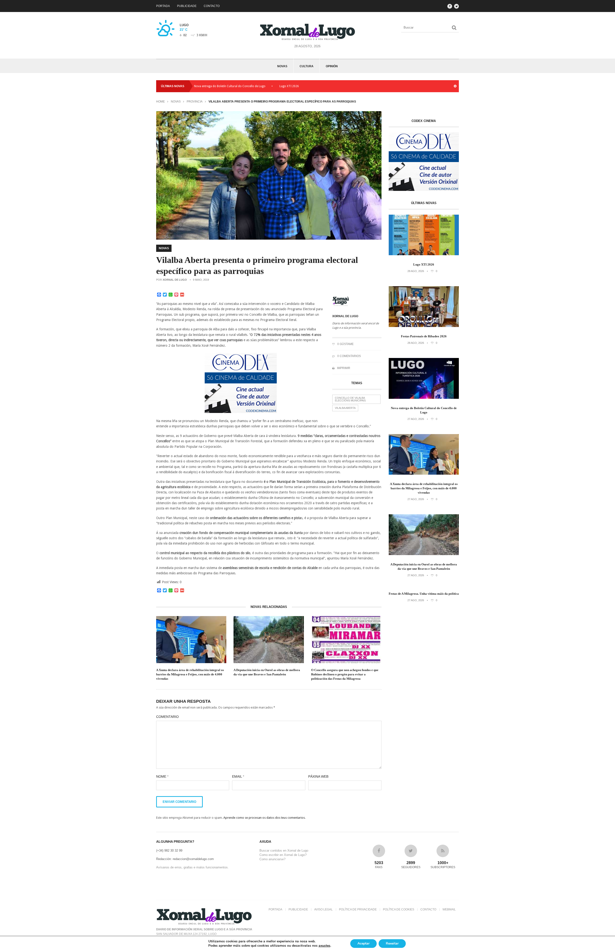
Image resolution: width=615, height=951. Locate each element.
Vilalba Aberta (345, 407)
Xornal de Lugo (175, 279)
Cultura (307, 66)
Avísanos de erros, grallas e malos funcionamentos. (192, 867)
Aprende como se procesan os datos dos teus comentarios (264, 817)
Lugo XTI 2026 (256, 86)
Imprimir (343, 368)
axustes (324, 946)
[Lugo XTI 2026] (424, 254)
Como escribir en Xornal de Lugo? (283, 855)
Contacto (212, 6)
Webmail (449, 909)
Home (160, 101)
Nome (162, 776)
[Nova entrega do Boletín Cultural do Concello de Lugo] (424, 398)
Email (238, 776)
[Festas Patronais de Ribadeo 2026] (424, 326)
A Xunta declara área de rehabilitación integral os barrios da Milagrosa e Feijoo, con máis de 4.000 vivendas (190, 674)
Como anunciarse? (272, 859)
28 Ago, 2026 (415, 271)
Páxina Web (318, 776)
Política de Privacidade (358, 909)
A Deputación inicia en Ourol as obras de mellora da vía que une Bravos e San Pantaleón (267, 672)
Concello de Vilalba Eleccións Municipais (350, 399)
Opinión (332, 66)
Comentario (167, 716)
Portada (163, 6)
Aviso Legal (323, 909)
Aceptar (363, 943)
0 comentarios (349, 356)
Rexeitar (392, 943)
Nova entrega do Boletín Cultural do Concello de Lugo (197, 86)
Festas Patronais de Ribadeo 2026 (302, 86)
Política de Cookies (398, 909)
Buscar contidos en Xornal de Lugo (283, 850)
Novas (282, 66)
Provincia (195, 101)
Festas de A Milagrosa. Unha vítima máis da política (424, 593)
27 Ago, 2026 (415, 419)
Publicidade (187, 6)
